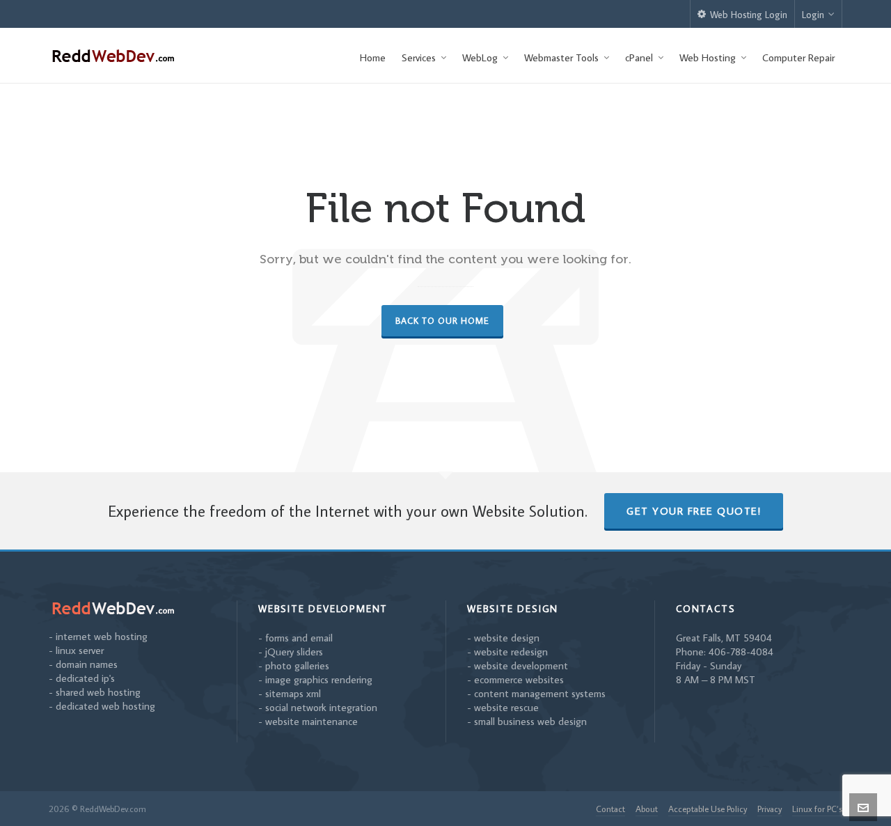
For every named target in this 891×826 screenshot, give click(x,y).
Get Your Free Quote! (693, 510)
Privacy (769, 808)
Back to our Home (442, 320)
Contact (610, 808)
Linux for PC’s (817, 808)
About (647, 808)
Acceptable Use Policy (707, 808)
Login (813, 14)
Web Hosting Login (748, 14)
